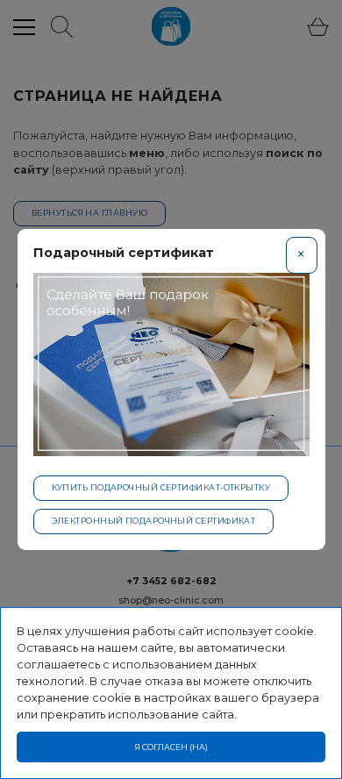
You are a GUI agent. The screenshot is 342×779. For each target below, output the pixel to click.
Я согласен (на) (171, 747)
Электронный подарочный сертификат (154, 520)
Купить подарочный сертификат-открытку (161, 487)
